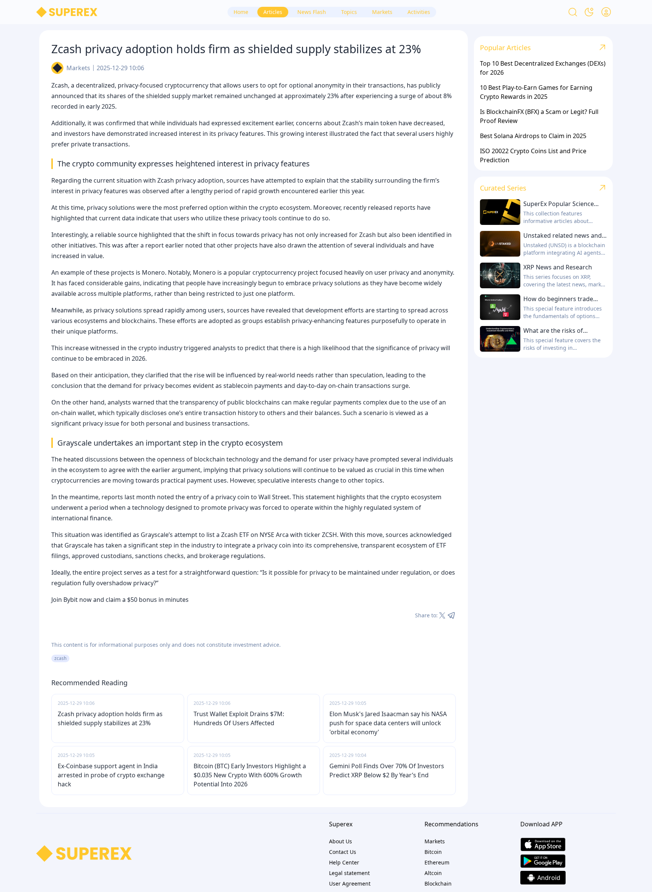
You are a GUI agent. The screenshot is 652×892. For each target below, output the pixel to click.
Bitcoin (433, 851)
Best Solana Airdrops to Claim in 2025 (533, 136)
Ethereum (436, 862)
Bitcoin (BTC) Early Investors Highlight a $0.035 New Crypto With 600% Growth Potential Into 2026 (250, 775)
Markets (78, 68)
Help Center (344, 862)
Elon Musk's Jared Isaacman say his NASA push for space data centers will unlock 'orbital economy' (388, 723)
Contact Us (342, 851)
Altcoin (433, 873)
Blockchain (438, 883)
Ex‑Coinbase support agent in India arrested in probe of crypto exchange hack (111, 775)
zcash (60, 658)
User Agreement (350, 883)
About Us (340, 841)
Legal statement (349, 873)
